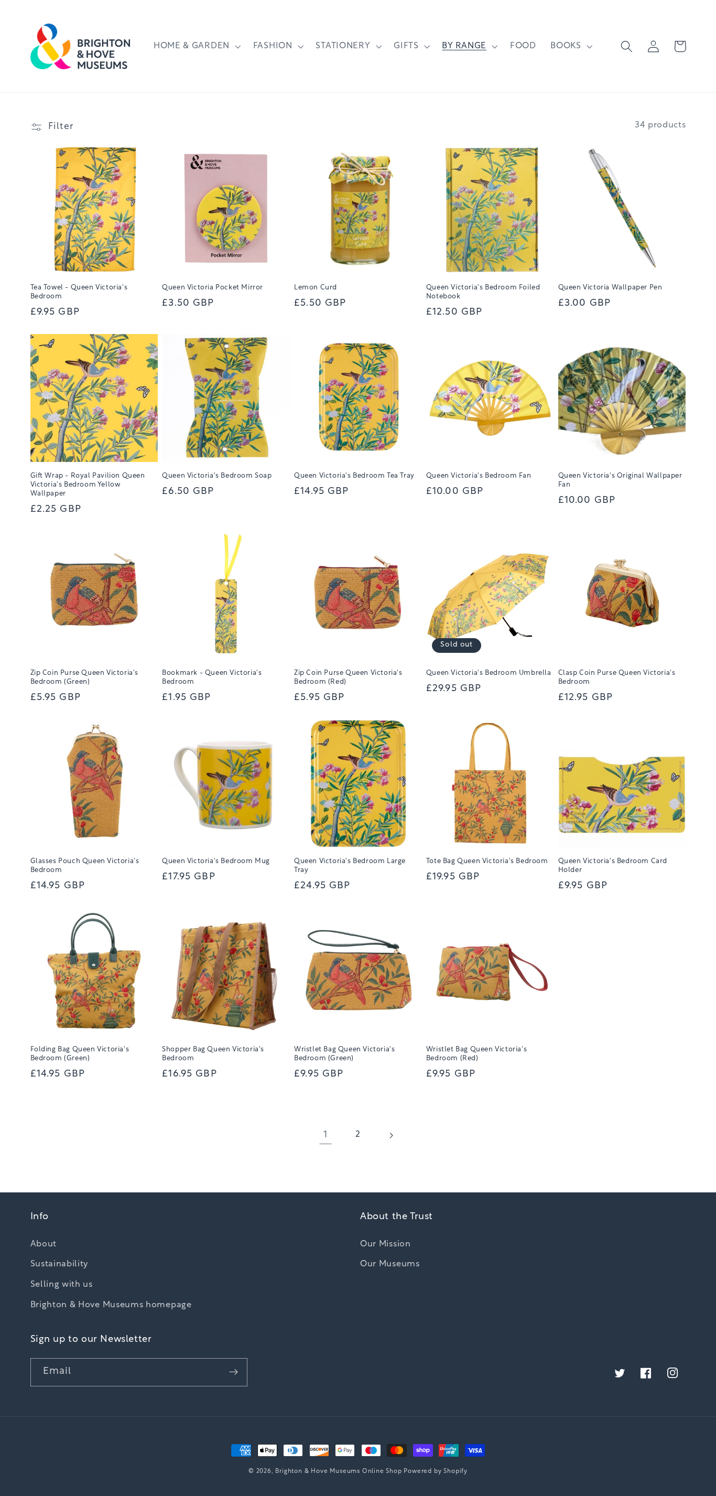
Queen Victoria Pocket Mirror (212, 287)
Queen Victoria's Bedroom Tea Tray (354, 475)
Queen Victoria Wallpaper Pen (610, 287)
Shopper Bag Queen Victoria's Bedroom (213, 1054)
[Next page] (390, 1135)
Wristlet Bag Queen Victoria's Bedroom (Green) (344, 1054)
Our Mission (385, 1244)
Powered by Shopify (436, 1471)
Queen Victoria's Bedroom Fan (478, 475)
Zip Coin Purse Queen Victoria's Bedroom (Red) (348, 677)
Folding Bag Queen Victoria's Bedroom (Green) (79, 1054)
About (43, 1244)
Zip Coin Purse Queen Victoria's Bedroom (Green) (84, 677)
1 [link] (325, 1135)
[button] (196, 46)
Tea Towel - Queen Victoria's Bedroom (79, 292)
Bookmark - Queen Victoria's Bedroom (212, 677)
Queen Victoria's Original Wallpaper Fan (620, 480)
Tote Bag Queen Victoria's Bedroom (487, 861)
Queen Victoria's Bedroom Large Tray (350, 866)
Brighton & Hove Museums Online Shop (338, 1471)
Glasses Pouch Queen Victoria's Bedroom (84, 866)
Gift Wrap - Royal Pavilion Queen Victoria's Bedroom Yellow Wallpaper (87, 484)
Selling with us (61, 1284)
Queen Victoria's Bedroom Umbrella (488, 673)
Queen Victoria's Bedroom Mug (216, 861)
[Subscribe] (233, 1372)
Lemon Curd (315, 287)
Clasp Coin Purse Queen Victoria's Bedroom (617, 677)
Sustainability (59, 1264)
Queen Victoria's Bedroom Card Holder (612, 866)
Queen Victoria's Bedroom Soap (217, 475)
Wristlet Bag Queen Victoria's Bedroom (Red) (476, 1054)
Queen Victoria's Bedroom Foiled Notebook (483, 292)
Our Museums (390, 1264)
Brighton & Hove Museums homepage (111, 1305)
